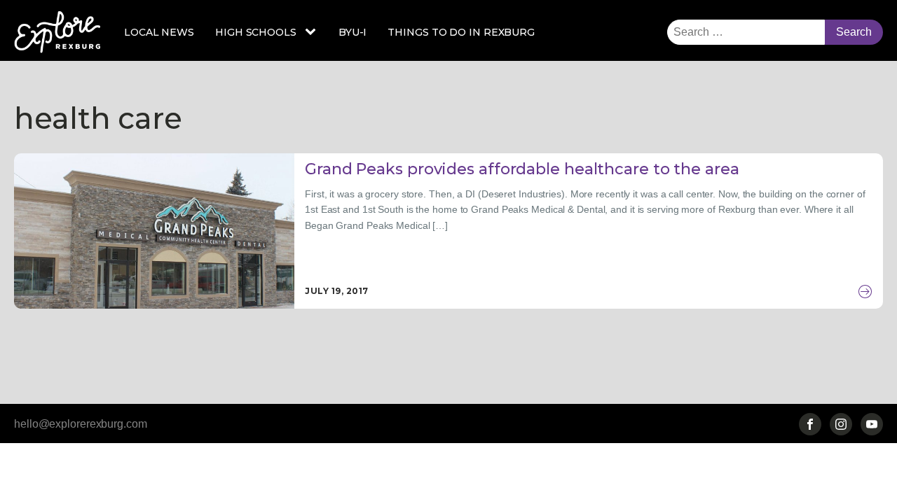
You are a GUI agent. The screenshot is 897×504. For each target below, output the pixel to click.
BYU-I (352, 32)
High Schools (255, 32)
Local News (159, 32)
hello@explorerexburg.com (80, 424)
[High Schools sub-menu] (313, 32)
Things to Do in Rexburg (461, 32)
